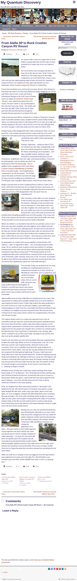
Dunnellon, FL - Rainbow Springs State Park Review (68, 177)
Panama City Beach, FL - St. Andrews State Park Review (68, 167)
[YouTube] (60, 569)
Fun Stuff (16, 26)
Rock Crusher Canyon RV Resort (22, 85)
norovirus (5, 347)
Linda (25, 50)
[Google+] (57, 569)
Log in (5, 572)
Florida (25, 33)
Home (4, 33)
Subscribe (67, 53)
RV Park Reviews (27, 26)
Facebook (18, 164)
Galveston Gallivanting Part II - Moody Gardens (68, 189)
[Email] (63, 569)
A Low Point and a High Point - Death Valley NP (66, 205)
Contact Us (6, 29)
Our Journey (7, 26)
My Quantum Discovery (21, 2)
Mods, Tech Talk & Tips (57, 26)
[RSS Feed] (65, 569)
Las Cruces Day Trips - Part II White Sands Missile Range (68, 183)
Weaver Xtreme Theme (68, 579)
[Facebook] (49, 569)
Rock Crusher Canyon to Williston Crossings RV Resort (27, 479)
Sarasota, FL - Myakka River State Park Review (68, 195)
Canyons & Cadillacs (44, 477)
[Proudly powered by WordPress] (59, 579)
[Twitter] (52, 569)
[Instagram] (54, 569)
